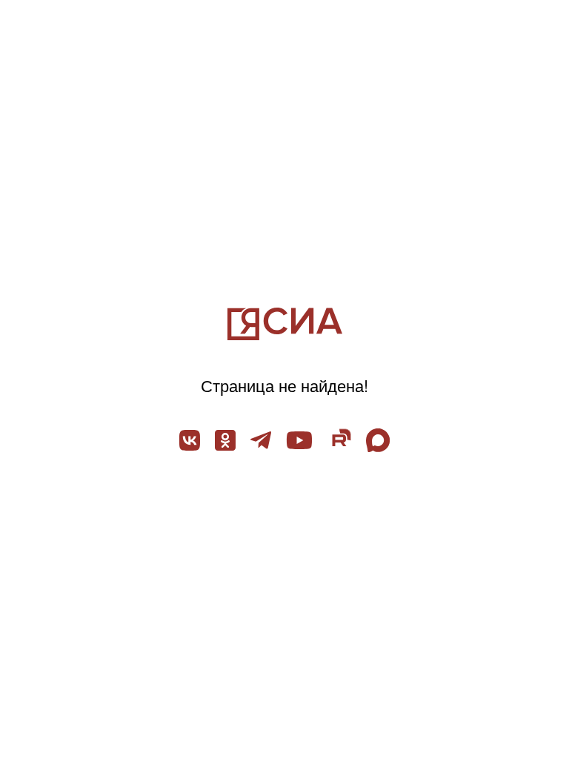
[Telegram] (260, 440)
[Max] (378, 440)
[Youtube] (299, 440)
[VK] (189, 440)
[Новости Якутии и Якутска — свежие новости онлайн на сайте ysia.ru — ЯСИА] (284, 324)
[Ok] (225, 440)
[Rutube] (339, 440)
